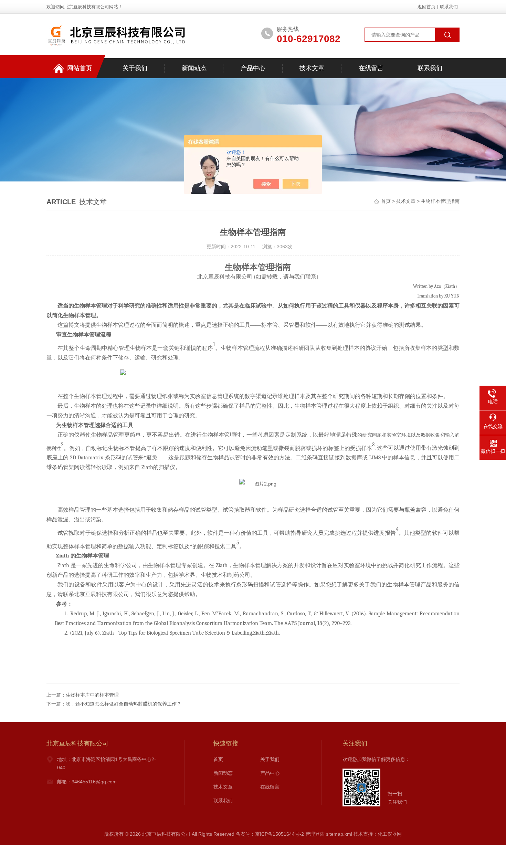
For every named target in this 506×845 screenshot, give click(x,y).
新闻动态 (194, 68)
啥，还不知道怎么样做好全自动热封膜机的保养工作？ (123, 704)
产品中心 (253, 68)
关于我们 (135, 68)
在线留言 (371, 68)
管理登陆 (315, 834)
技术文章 (311, 68)
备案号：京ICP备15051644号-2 (270, 834)
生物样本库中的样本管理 (92, 695)
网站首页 (79, 68)
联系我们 (449, 6)
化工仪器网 (390, 834)
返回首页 (426, 6)
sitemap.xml (339, 834)
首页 (386, 201)
